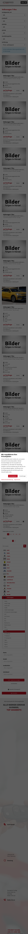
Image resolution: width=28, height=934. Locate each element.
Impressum (17, 479)
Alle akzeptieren (13, 476)
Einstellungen (22, 476)
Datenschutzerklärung (7, 479)
